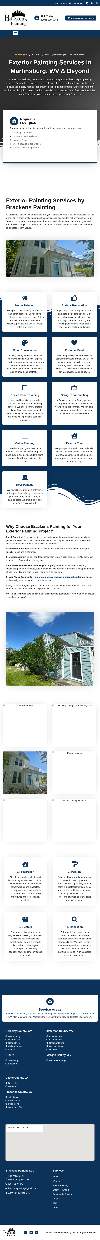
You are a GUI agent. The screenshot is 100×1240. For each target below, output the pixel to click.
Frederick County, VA (18, 1091)
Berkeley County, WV (18, 1030)
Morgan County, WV (58, 1055)
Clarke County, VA (16, 1077)
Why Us (56, 1181)
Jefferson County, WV (60, 1030)
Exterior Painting (61, 1190)
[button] (15, 33)
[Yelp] (92, 3)
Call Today (47, 16)
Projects (57, 1198)
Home (56, 1176)
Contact (56, 1207)
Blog (55, 1203)
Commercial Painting (63, 1194)
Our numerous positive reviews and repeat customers (57, 577)
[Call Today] (36, 18)
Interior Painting (60, 1185)
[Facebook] (87, 3)
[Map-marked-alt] (97, 3)
